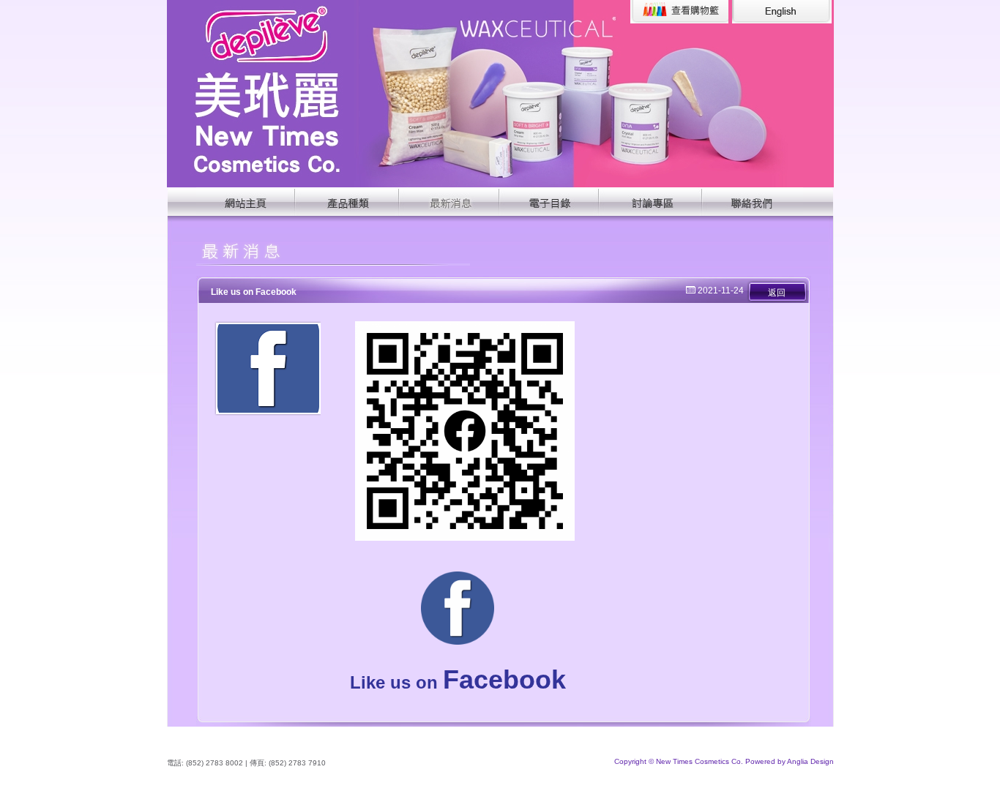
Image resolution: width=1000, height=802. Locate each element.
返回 (777, 293)
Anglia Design (810, 761)
